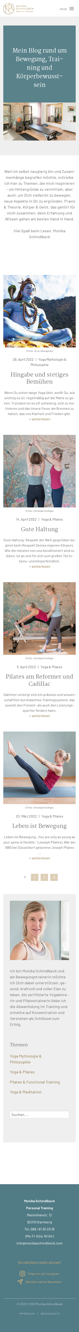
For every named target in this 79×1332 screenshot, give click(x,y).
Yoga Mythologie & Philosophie (26, 1059)
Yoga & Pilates (52, 519)
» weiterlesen (39, 419)
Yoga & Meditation (25, 1091)
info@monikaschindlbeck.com (39, 1243)
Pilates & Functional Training (35, 1082)
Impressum (27, 1313)
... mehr (62, 9)
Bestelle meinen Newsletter (43, 1282)
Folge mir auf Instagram (43, 1273)
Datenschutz (50, 1313)
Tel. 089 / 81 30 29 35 (39, 1229)
